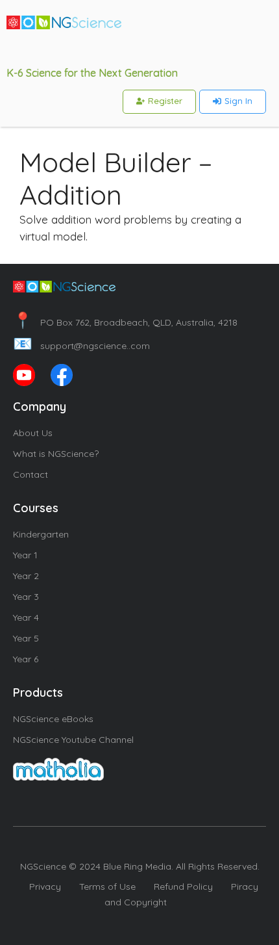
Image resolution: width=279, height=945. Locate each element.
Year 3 (26, 596)
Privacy (45, 886)
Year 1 (25, 555)
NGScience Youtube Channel (73, 739)
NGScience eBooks (53, 719)
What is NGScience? (56, 454)
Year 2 (26, 576)
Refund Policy (183, 886)
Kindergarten (41, 534)
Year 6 (25, 659)
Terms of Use (107, 886)
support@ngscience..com (81, 346)
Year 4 (26, 617)
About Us (33, 433)
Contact (30, 474)
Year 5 (26, 638)
